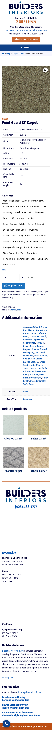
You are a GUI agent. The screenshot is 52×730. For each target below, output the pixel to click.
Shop (8, 54)
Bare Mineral (29, 330)
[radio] (5, 200)
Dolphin (27, 349)
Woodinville (9, 553)
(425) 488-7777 (26, 22)
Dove (34, 349)
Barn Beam (41, 330)
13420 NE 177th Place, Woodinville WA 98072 (26, 30)
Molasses (36, 371)
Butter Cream (29, 333)
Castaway (34, 336)
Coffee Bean (38, 339)
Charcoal (27, 339)
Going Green (29, 358)
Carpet (15, 54)
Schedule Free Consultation (26, 39)
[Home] (3, 54)
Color (4, 196)
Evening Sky (29, 352)
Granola (34, 362)
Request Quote (15, 285)
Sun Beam (41, 381)
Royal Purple (35, 377)
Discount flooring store (13, 651)
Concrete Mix (29, 343)
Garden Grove (40, 355)
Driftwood (42, 349)
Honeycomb (35, 368)
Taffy (25, 384)
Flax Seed (40, 352)
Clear (4, 270)
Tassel (32, 384)
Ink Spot (27, 371)
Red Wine (34, 374)
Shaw (22, 54)
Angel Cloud (34, 327)
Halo (33, 365)
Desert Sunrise (37, 346)
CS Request (7, 677)
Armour (44, 327)
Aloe (25, 327)
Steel (32, 381)
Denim (26, 346)
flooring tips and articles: (29, 692)
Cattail (43, 336)
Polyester (27, 399)
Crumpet (40, 343)
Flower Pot (28, 355)
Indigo (45, 368)
